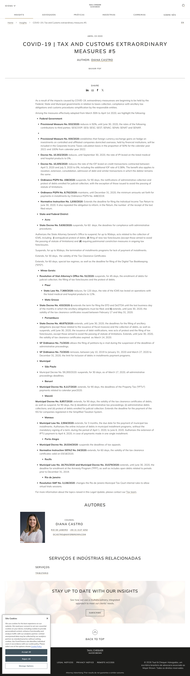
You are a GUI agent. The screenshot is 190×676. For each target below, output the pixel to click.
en (182, 22)
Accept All (26, 652)
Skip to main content (12, 2)
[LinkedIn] (87, 91)
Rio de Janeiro (59, 530)
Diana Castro (102, 59)
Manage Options (26, 666)
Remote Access (106, 662)
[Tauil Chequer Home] (95, 5)
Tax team (131, 491)
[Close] (47, 618)
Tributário (41, 573)
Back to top (95, 639)
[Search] (183, 5)
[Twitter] (102, 91)
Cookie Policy (36, 646)
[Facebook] (97, 91)
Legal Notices (65, 662)
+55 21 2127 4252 (79, 530)
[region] (26, 644)
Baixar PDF (95, 68)
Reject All (26, 659)
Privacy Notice (85, 662)
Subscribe (95, 613)
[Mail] (92, 90)
